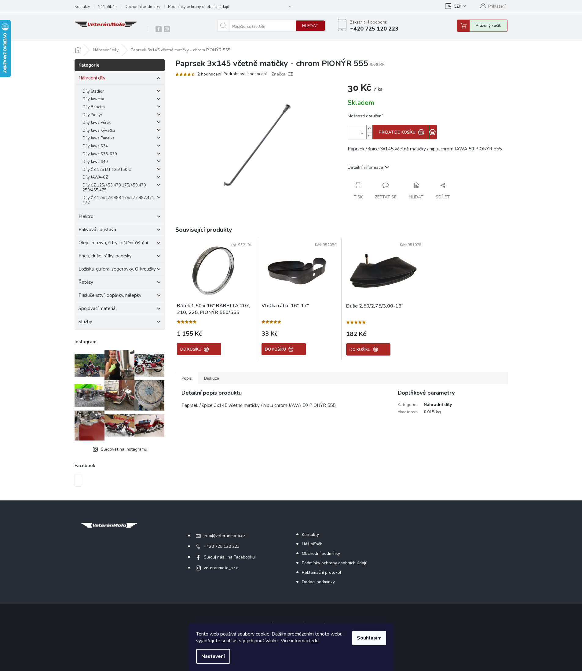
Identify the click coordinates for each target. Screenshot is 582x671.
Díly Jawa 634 (95, 146)
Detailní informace (365, 167)
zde (315, 640)
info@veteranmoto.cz (224, 536)
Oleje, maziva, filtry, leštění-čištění (113, 243)
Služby (85, 322)
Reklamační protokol (321, 572)
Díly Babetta (93, 107)
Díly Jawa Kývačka (98, 130)
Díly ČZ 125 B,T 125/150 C (106, 169)
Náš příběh (107, 6)
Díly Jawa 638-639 (99, 154)
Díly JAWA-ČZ (95, 177)
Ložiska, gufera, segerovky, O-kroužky (117, 269)
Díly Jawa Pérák (96, 122)
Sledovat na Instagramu (124, 449)
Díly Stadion (93, 91)
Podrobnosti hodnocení (245, 74)
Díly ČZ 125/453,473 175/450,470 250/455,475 (114, 187)
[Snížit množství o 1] (369, 135)
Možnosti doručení (365, 116)
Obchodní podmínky (142, 6)
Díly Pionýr (92, 115)
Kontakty (82, 6)
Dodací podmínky (318, 582)
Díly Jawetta (93, 99)
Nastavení (213, 656)
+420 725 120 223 (222, 546)
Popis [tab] (186, 378)
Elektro (86, 216)
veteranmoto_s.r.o (221, 568)
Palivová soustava (97, 230)
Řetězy (86, 282)
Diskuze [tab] (211, 378)
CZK (457, 6)
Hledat (310, 26)
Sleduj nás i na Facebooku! (230, 557)
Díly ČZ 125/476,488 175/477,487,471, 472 (118, 200)
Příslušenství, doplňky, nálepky (110, 295)
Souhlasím (369, 638)
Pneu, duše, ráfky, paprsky (105, 256)
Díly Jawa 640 (95, 161)
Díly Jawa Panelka (98, 138)
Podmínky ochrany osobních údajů (198, 6)
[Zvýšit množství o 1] (369, 128)
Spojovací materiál (98, 308)
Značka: (282, 74)
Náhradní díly (92, 78)
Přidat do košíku (397, 132)
